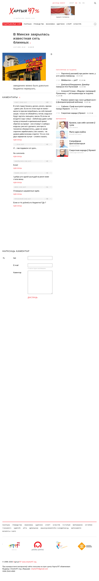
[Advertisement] (27, 229)
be (76, 3)
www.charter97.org (29, 562)
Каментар (17, 272)
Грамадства (39, 24)
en (84, 3)
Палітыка (28, 24)
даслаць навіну (59, 3)
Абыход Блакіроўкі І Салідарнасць (55, 528)
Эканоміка (50, 24)
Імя (14, 258)
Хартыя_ (24, 11)
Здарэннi (61, 24)
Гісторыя (66, 525)
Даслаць (33, 297)
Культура (77, 24)
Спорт (69, 24)
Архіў (71, 3)
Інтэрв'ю (88, 525)
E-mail (15, 265)
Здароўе (17, 528)
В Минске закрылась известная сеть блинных (31, 38)
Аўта (25, 528)
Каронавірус (76, 528)
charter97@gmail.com (39, 569)
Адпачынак (33, 528)
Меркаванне (61, 119)
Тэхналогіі (6, 528)
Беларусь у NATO (9, 531)
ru (80, 3)
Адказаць (17, 140)
